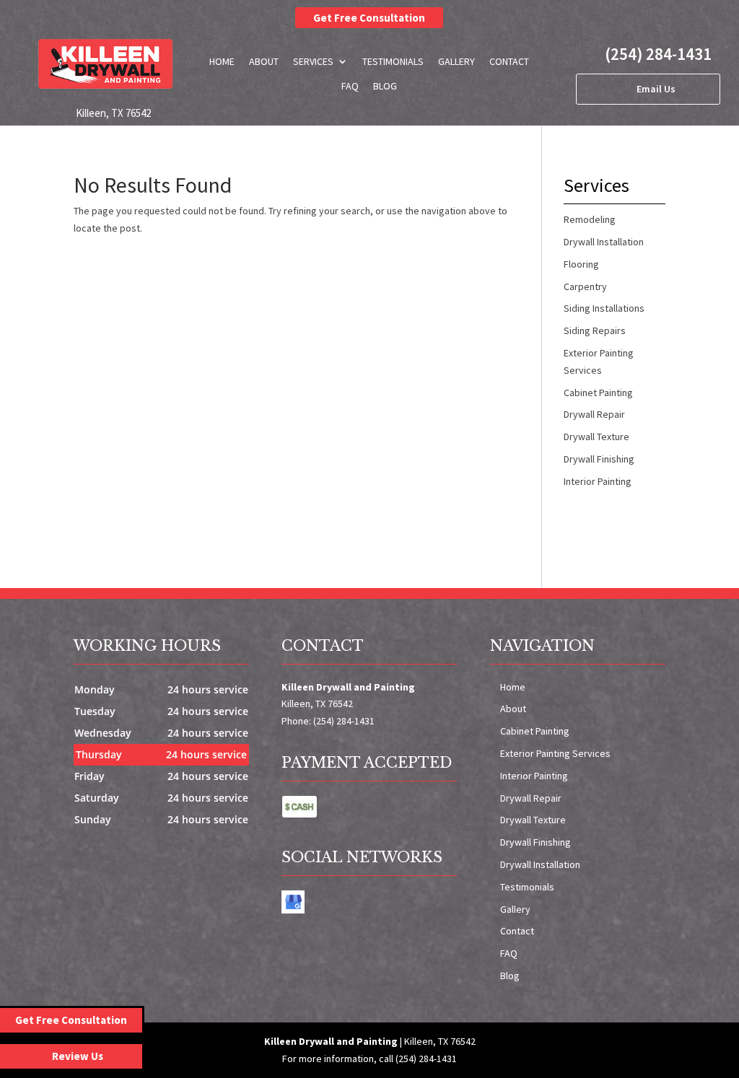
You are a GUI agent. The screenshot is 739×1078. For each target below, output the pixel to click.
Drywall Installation (540, 864)
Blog (385, 86)
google (293, 901)
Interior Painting (534, 775)
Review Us (77, 1056)
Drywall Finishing (535, 842)
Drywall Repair (530, 798)
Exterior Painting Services (555, 753)
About (264, 61)
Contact (509, 61)
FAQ (350, 86)
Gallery (456, 61)
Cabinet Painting (534, 730)
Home (222, 61)
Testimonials (393, 61)
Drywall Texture (533, 819)
